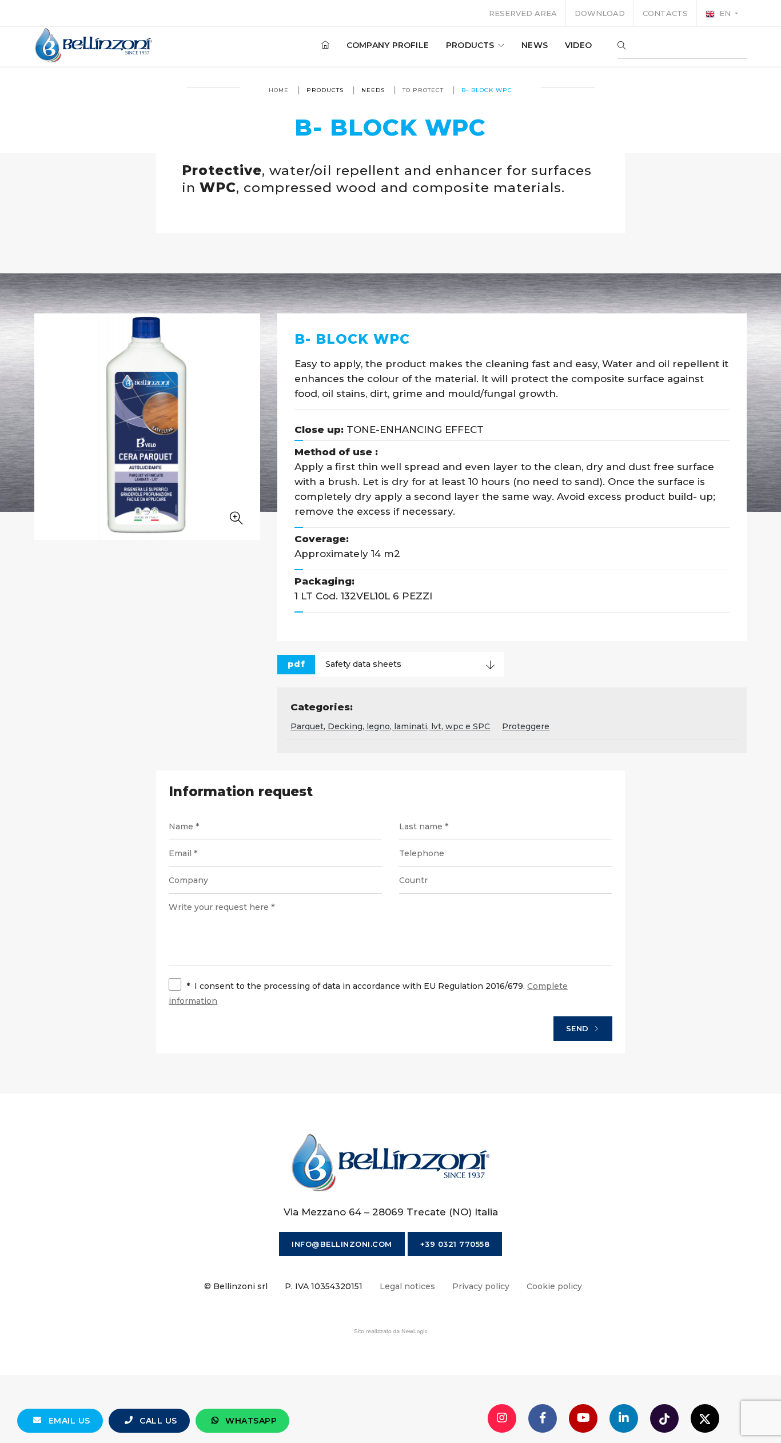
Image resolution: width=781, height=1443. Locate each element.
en (725, 13)
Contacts (665, 13)
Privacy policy (480, 1286)
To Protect (423, 90)
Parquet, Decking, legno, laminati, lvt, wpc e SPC (390, 726)
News (534, 45)
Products (471, 45)
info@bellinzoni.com (342, 1244)
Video (578, 45)
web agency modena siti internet (391, 1331)
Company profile (387, 45)
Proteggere (525, 726)
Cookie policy (554, 1286)
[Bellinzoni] (94, 45)
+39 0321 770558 (455, 1244)
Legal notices (407, 1286)
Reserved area (523, 13)
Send (579, 1028)
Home (279, 90)
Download (600, 13)
